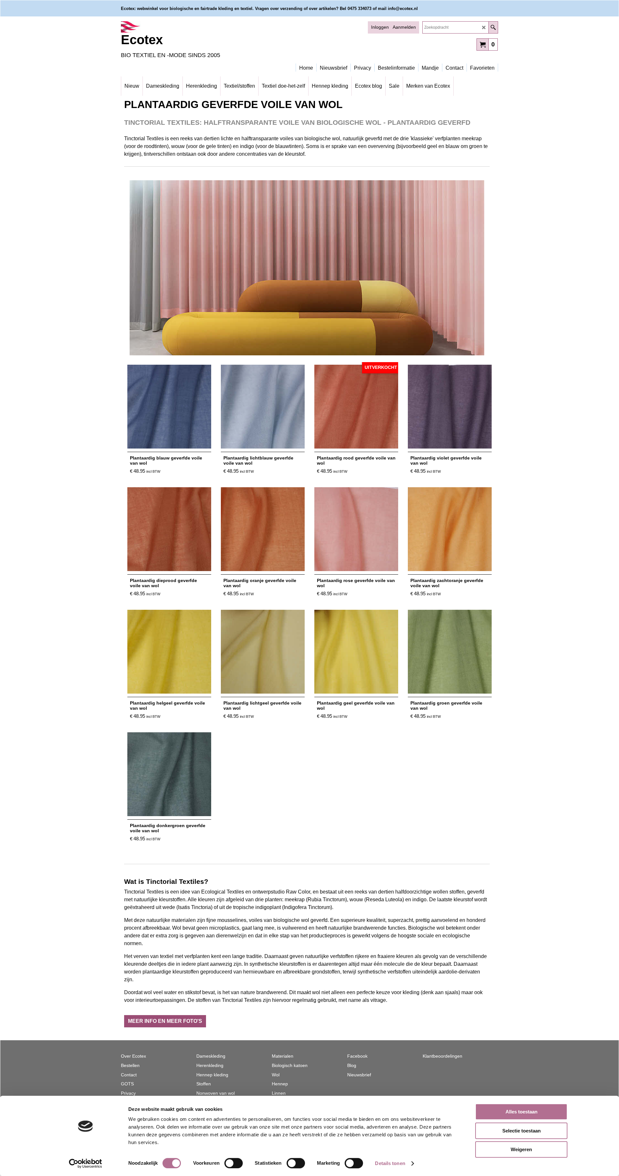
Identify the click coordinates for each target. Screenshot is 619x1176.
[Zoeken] (493, 27)
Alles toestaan (521, 1111)
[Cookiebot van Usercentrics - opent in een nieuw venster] (85, 1163)
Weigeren (521, 1149)
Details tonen (390, 1163)
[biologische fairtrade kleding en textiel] (177, 27)
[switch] (233, 1163)
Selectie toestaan (521, 1130)
